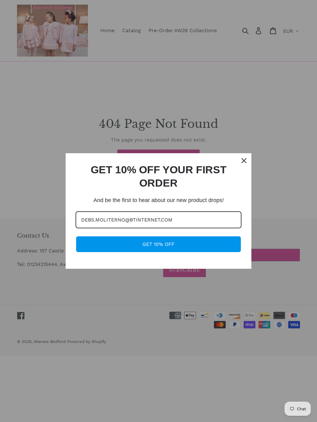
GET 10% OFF (158, 244)
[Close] (244, 160)
